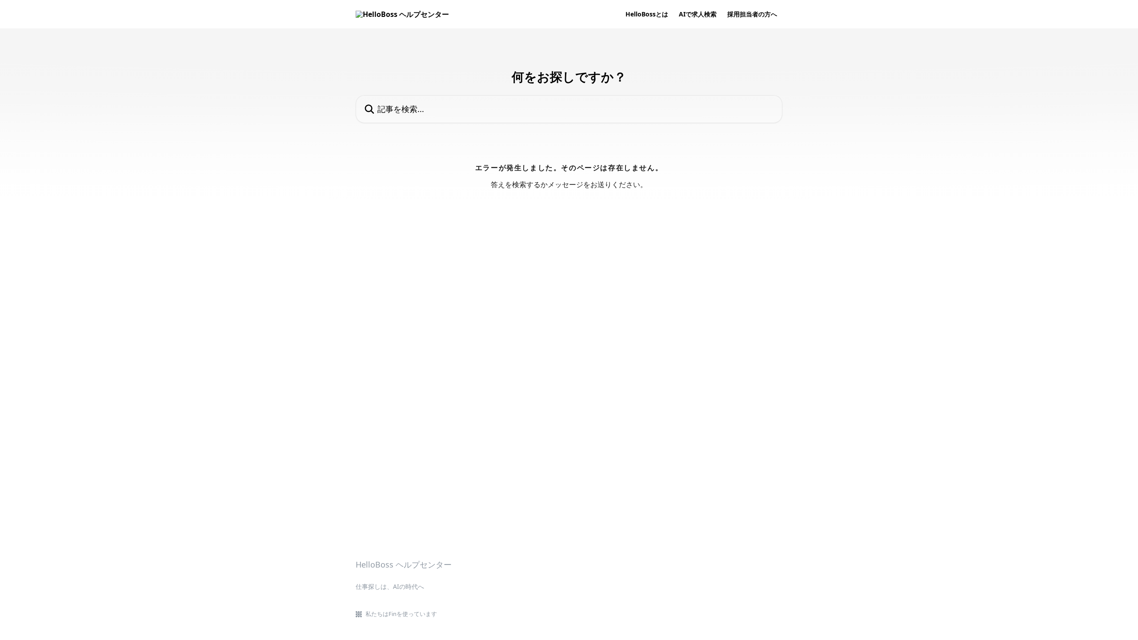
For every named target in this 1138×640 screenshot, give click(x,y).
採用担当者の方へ (752, 14)
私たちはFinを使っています (401, 614)
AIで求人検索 (698, 14)
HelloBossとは (646, 14)
